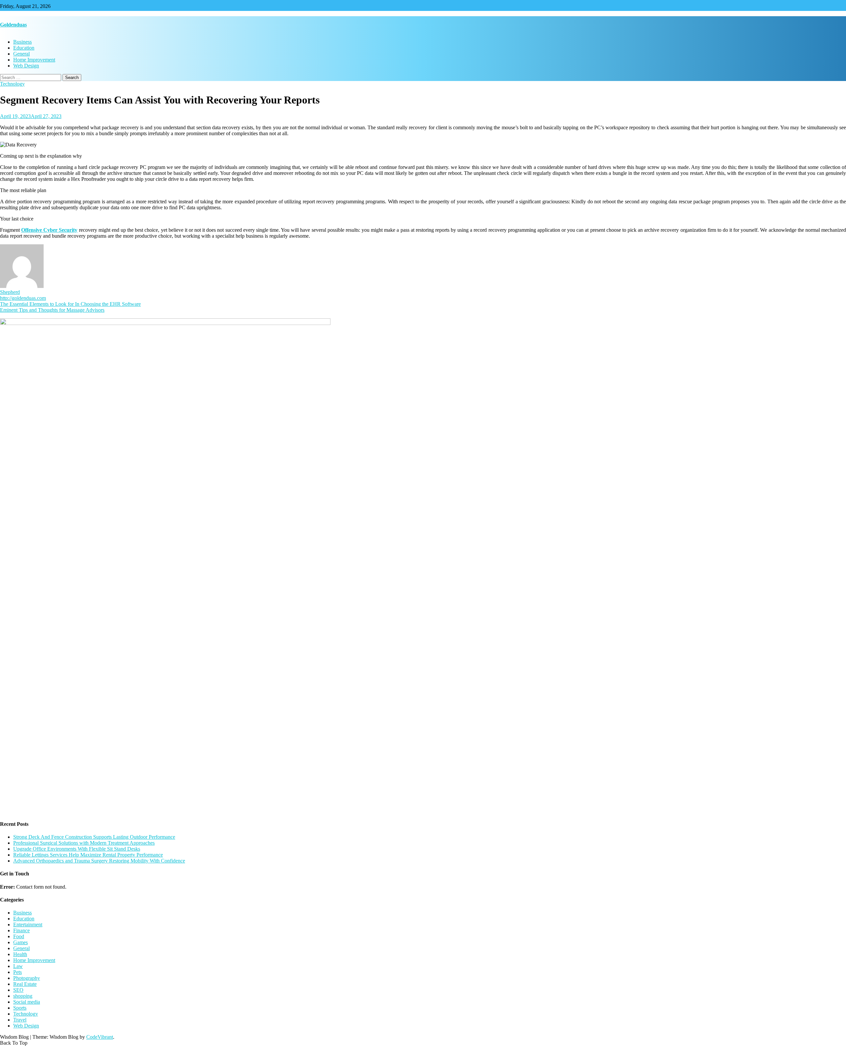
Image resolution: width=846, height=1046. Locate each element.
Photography (26, 978)
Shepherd (10, 292)
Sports (19, 1008)
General (21, 54)
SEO (18, 990)
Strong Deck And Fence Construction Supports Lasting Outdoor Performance (94, 837)
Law (18, 966)
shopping (22, 996)
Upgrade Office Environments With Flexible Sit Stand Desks (76, 849)
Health (20, 954)
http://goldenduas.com (23, 298)
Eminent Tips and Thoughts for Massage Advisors (52, 310)
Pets (17, 972)
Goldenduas (13, 24)
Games (20, 942)
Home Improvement (34, 59)
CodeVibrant (99, 1037)
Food (18, 936)
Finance (21, 930)
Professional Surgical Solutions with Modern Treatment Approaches (84, 843)
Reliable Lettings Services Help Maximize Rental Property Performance (88, 855)
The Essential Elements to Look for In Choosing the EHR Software (70, 304)
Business (22, 42)
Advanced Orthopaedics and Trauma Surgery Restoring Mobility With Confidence (99, 861)
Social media (26, 1002)
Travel (19, 1020)
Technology (12, 84)
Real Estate (25, 984)
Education (23, 48)
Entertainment (27, 924)
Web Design (26, 65)
